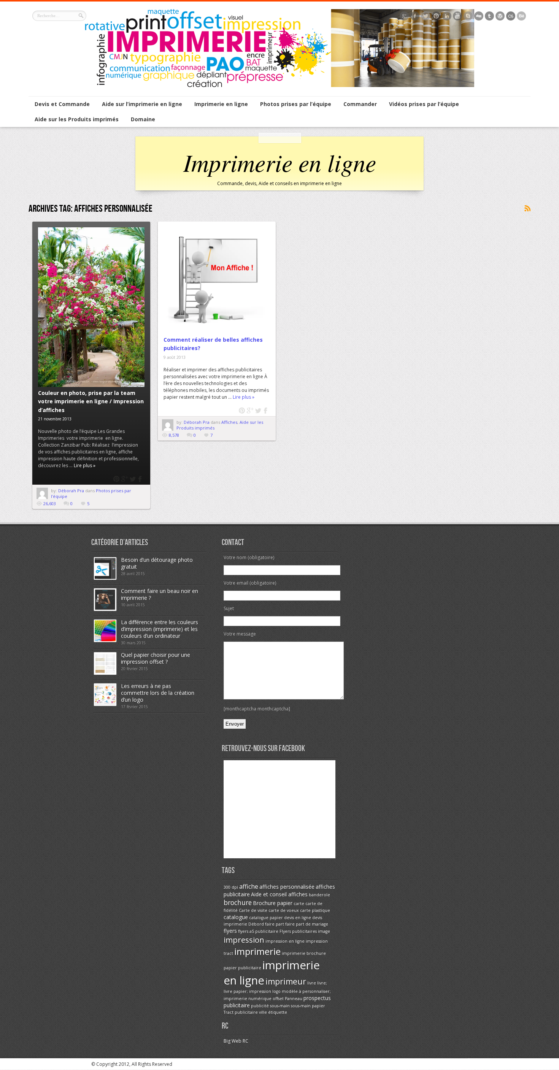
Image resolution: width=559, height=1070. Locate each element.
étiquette (277, 1012)
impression (244, 939)
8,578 (174, 435)
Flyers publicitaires (298, 931)
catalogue (236, 917)
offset (278, 998)
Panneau (293, 998)
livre (311, 983)
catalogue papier (266, 917)
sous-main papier (308, 1005)
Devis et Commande (62, 104)
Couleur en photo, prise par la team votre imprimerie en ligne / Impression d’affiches (91, 401)
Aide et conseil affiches (279, 894)
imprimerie (257, 951)
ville (263, 1012)
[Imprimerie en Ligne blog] (279, 85)
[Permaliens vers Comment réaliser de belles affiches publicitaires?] (217, 280)
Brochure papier (272, 903)
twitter (132, 479)
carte (299, 903)
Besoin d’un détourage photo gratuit (157, 563)
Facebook (140, 479)
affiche (248, 886)
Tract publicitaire (241, 1012)
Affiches (229, 422)
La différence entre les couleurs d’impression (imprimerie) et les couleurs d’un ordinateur (159, 628)
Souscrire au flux (527, 208)
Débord (256, 924)
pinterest (116, 479)
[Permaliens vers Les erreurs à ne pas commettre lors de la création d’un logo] (105, 704)
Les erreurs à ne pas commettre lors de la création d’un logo (157, 692)
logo (276, 991)
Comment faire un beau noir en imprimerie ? (159, 594)
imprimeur (285, 981)
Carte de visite (253, 910)
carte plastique (315, 910)
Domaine (143, 119)
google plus (124, 479)
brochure (238, 902)
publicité (260, 1005)
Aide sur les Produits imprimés (77, 119)
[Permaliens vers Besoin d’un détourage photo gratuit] (105, 578)
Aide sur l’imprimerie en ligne (142, 104)
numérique (260, 998)
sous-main (280, 1005)
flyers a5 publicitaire (258, 931)
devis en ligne (297, 917)
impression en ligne (285, 941)
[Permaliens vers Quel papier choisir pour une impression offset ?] (105, 673)
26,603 (49, 503)
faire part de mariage (306, 924)
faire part (274, 924)
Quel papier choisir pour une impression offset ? (155, 658)
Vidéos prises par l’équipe (424, 104)
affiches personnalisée (286, 886)
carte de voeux (283, 910)
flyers (230, 930)
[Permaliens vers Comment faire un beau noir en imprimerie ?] (105, 609)
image (324, 931)
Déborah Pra (71, 490)
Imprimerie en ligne (221, 104)
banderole (319, 894)
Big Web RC (236, 1041)
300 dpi (231, 887)
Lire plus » (84, 465)
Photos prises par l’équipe (295, 104)
